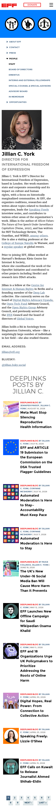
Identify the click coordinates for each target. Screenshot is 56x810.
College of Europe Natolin (18, 243)
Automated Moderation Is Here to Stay (36, 543)
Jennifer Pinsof (29, 405)
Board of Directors (20, 69)
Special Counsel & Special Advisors (30, 86)
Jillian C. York (40, 565)
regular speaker (13, 246)
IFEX (9, 314)
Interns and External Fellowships (29, 80)
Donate (32, 5)
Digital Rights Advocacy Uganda (33, 300)
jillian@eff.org (11, 351)
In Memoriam (16, 97)
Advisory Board (18, 91)
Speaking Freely (39, 209)
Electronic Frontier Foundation (10, 5)
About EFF (15, 42)
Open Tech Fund (17, 303)
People (13, 58)
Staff (12, 64)
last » (43, 802)
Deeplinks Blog (29, 402)
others (44, 235)
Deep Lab (39, 292)
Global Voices (25, 318)
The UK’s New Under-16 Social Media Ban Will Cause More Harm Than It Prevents (35, 581)
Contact (14, 47)
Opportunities (17, 102)
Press (12, 53)
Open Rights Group (24, 307)
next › (28, 802)
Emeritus (14, 75)
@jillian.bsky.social (14, 365)
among (34, 235)
